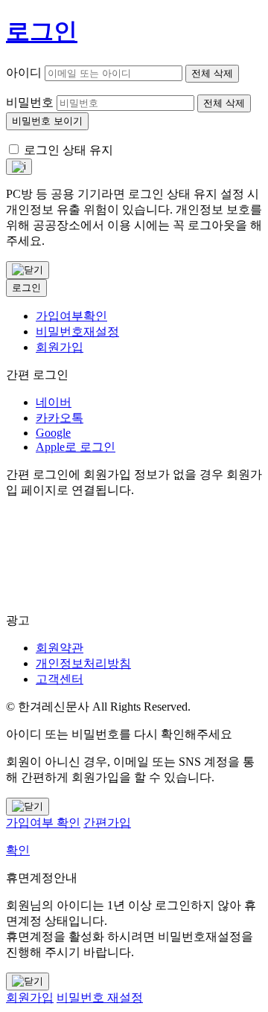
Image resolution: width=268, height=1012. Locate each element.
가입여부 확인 (43, 822)
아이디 (24, 72)
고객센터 (59, 679)
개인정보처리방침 (83, 663)
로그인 (26, 287)
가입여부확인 (71, 316)
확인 (18, 850)
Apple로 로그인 (75, 447)
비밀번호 (30, 102)
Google (53, 432)
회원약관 (59, 647)
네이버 (53, 402)
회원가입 (59, 347)
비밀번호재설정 (77, 331)
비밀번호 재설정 (100, 997)
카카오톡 (59, 417)
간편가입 (107, 822)
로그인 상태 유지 (68, 150)
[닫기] (27, 270)
